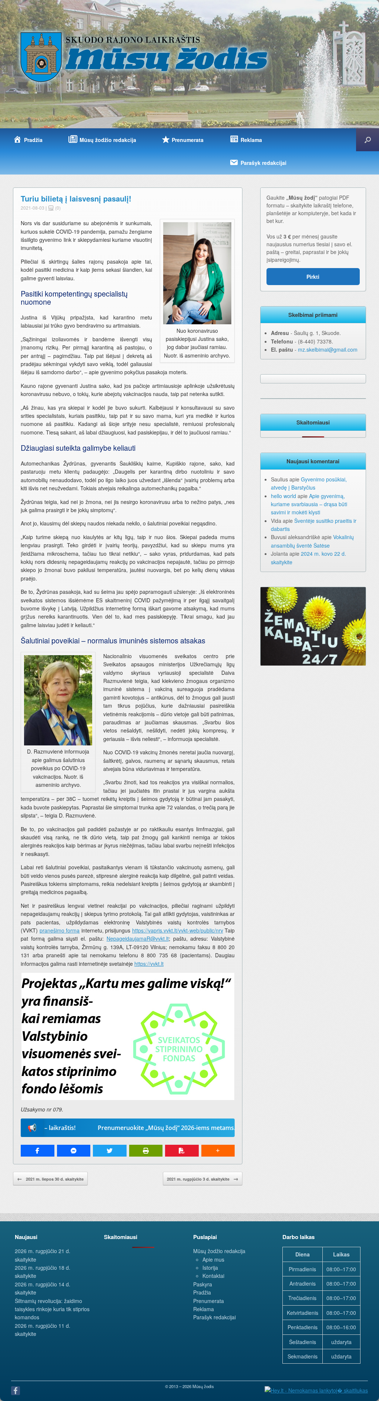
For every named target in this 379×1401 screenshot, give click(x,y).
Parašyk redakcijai (214, 1317)
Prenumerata (208, 1300)
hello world (283, 496)
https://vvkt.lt (149, 963)
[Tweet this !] (110, 1151)
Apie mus (213, 1259)
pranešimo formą (60, 930)
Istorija (210, 1267)
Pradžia (202, 1292)
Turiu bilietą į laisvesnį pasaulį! (76, 198)
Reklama (203, 1309)
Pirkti (312, 276)
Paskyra (202, 1284)
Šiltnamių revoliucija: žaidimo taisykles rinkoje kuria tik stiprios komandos (52, 1309)
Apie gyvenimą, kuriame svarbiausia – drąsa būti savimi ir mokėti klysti (309, 504)
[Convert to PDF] (182, 1151)
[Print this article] (146, 1151)
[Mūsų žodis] (144, 56)
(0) (57, 207)
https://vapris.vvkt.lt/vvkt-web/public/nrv (177, 930)
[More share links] (218, 1151)
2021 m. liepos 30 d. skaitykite (50, 1178)
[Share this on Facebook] (37, 1151)
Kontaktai (213, 1275)
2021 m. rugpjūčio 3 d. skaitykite (202, 1178)
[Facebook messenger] (74, 1151)
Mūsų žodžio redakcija (219, 1251)
